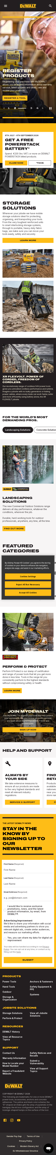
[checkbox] (5, 910)
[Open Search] (50, 6)
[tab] (17, 430)
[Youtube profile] (18, 1120)
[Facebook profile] (4, 1120)
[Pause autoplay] (50, 108)
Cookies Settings (28, 576)
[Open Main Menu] (5, 6)
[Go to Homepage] (28, 6)
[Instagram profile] (11, 1120)
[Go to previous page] (4, 108)
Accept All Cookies (28, 592)
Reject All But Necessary (28, 584)
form (18, 952)
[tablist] (28, 430)
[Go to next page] (42, 108)
